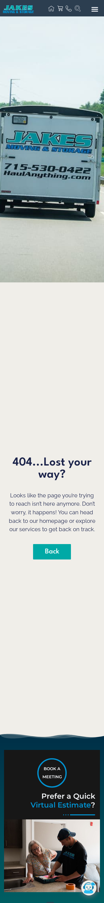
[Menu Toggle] (94, 9)
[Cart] (60, 8)
